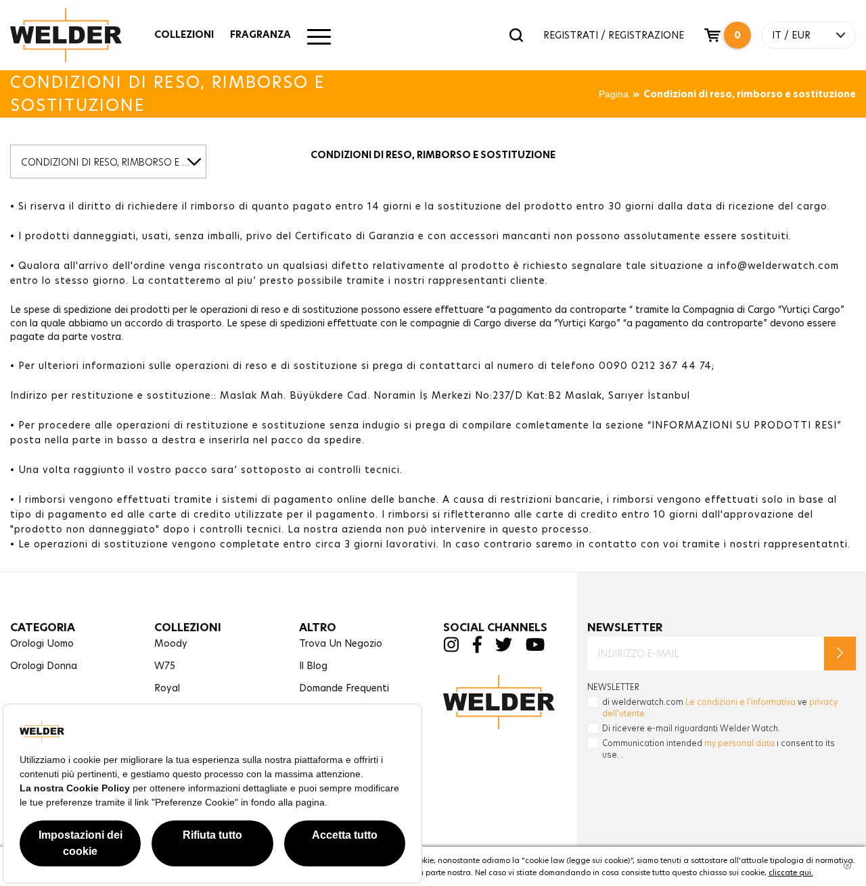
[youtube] (535, 648)
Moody (170, 643)
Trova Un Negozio (340, 643)
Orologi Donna (43, 665)
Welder (79, 35)
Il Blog (313, 665)
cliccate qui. (791, 872)
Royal (167, 688)
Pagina (614, 94)
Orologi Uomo (42, 643)
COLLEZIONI (184, 34)
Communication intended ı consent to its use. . (718, 748)
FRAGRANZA (260, 34)
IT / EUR (791, 35)
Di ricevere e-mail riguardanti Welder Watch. (691, 728)
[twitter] (503, 648)
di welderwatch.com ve (720, 707)
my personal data (739, 743)
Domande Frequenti (344, 688)
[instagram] (451, 648)
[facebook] (477, 650)
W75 (164, 665)
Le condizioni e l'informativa (740, 702)
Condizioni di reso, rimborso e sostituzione (749, 94)
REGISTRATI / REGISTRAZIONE (613, 35)
